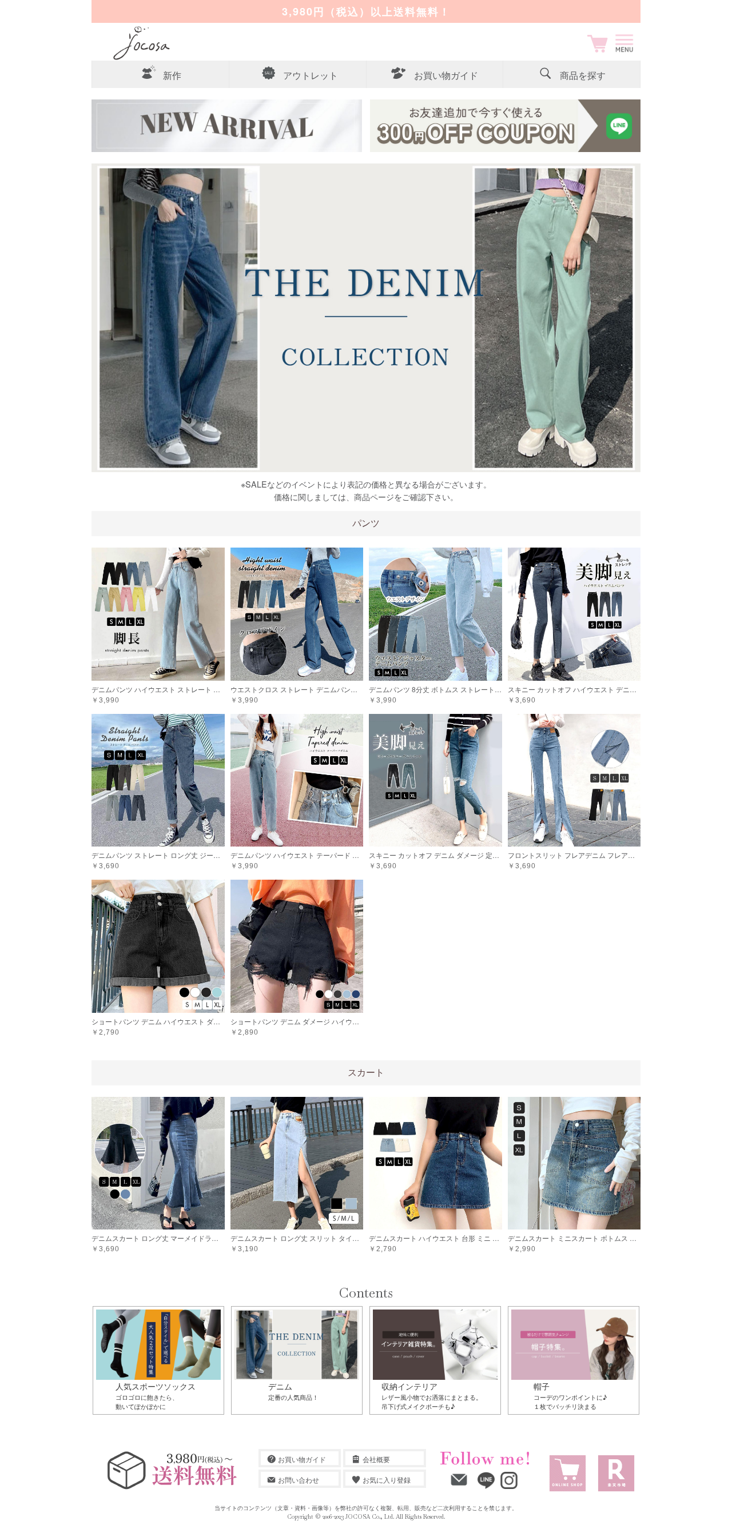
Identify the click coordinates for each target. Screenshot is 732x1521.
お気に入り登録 (387, 1479)
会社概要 (376, 1459)
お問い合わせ (298, 1479)
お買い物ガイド (302, 1459)
